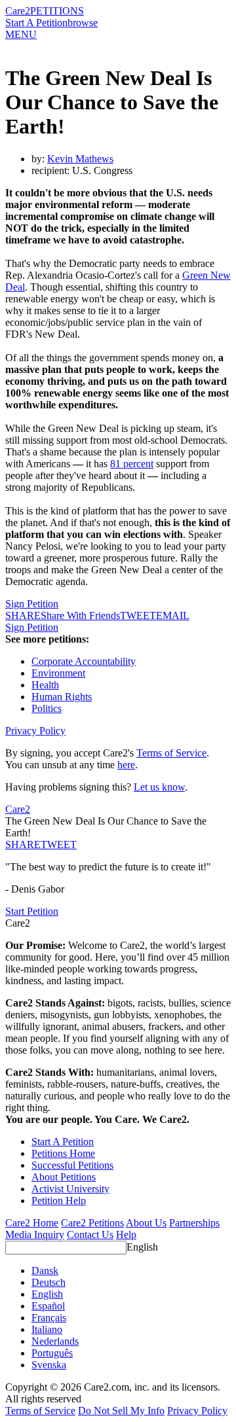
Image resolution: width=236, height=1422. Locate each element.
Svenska (48, 1364)
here (126, 764)
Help (126, 1234)
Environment (58, 673)
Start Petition (31, 911)
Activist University (70, 1188)
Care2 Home (31, 1222)
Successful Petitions (72, 1165)
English (142, 1247)
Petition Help (58, 1200)
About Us (146, 1222)
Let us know (159, 786)
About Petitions (63, 1176)
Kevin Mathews (80, 158)
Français (48, 1317)
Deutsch (48, 1282)
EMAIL (172, 615)
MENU (21, 34)
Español (48, 1305)
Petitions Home (63, 1153)
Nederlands (55, 1341)
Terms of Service (171, 752)
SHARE (23, 844)
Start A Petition (36, 22)
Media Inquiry (34, 1234)
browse (83, 22)
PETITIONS (57, 10)
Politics (46, 708)
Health (45, 684)
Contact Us (90, 1234)
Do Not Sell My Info (121, 1410)
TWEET (138, 615)
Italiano (46, 1329)
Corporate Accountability (83, 661)
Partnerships (194, 1222)
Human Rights (61, 696)
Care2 (17, 10)
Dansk (44, 1270)
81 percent (131, 463)
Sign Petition (31, 603)
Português (52, 1353)
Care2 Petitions (92, 1222)
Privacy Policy (35, 730)
